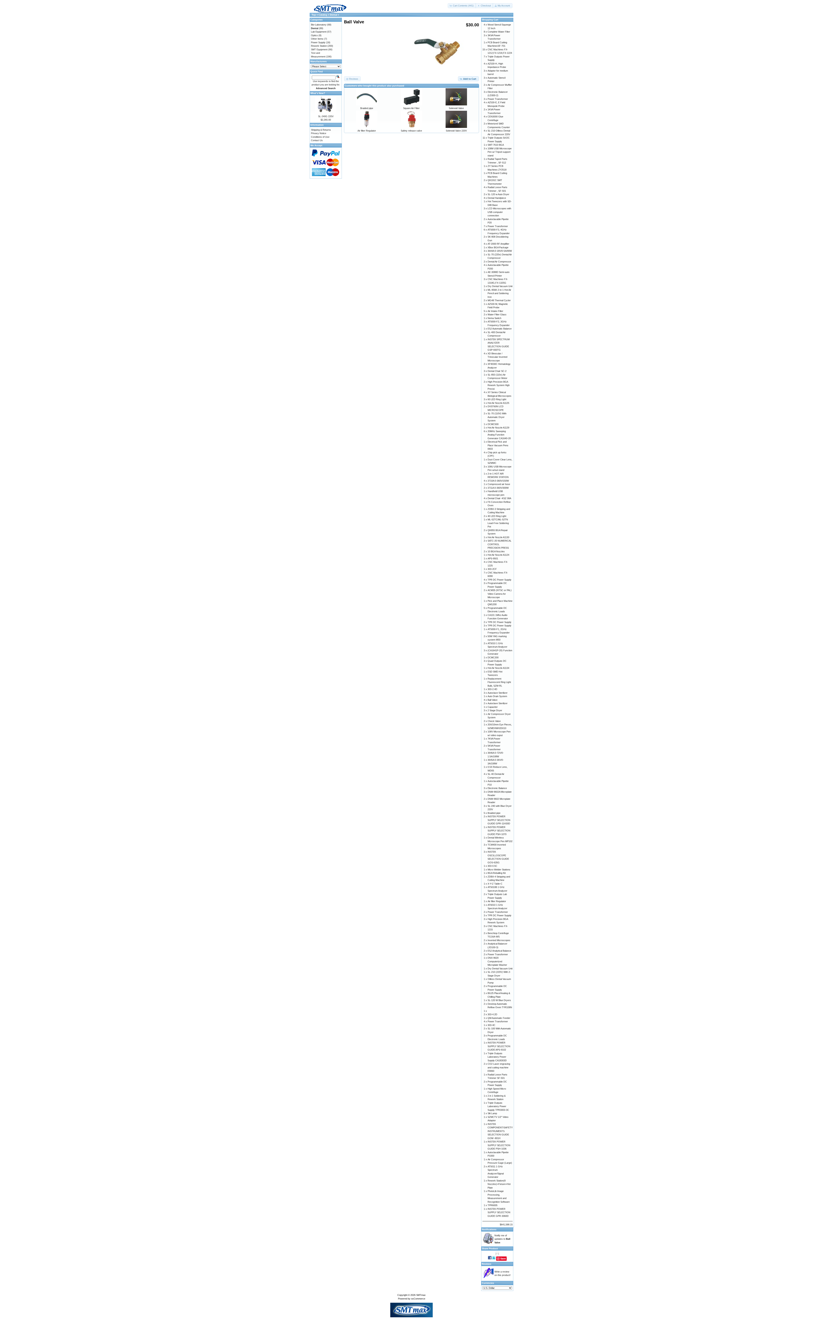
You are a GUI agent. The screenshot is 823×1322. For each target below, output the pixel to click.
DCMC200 (493, 657)
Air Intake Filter (495, 311)
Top (314, 14)
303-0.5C (492, 866)
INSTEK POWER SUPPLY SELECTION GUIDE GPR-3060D (499, 1212)
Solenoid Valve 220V (456, 130)
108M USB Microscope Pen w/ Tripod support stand (500, 152)
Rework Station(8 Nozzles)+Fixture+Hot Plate (499, 1184)
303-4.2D (492, 1014)
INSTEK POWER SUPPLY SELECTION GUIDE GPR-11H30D (499, 820)
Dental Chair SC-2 (497, 371)
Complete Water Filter (499, 31)
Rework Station (319, 46)
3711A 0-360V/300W (498, 488)
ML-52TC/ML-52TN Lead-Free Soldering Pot (498, 523)
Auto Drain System (497, 696)
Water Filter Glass (497, 314)
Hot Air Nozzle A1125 (498, 403)
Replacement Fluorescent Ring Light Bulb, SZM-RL (499, 682)
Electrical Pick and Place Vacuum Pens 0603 (498, 445)
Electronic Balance (497, 788)
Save (503, 1258)
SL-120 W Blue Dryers (499, 1000)
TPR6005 (492, 1205)
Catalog (322, 14)
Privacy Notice (318, 133)
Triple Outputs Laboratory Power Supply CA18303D (497, 1057)
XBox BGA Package (498, 247)
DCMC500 (493, 424)
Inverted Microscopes (499, 940)
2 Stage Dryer (495, 710)
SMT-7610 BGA (496, 145)
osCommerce (418, 1298)
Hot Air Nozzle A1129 (498, 427)
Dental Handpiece (497, 198)
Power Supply (318, 42)
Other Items (317, 38)
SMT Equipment (319, 49)
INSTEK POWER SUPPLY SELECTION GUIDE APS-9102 (499, 1046)
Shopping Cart (490, 19)
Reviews (486, 1264)
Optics (314, 35)
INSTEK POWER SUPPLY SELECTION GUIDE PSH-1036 (499, 1145)
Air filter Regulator (366, 130)
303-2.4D (492, 689)
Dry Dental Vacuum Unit (500, 286)
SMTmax (421, 1295)
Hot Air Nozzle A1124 (498, 555)
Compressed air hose (499, 484)
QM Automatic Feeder (499, 1018)
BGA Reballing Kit (497, 873)
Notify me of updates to (502, 1239)
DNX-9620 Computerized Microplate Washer (497, 961)
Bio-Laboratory (318, 24)
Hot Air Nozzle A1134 (498, 668)
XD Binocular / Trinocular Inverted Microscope (497, 357)
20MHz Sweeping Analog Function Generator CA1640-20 (499, 435)
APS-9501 (493, 558)
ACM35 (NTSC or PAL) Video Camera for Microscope (500, 594)
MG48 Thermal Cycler (499, 300)
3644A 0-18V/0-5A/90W (500, 251)
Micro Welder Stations (499, 869)
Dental (333, 14)
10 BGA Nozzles (496, 551)
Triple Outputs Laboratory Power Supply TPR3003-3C (498, 1106)
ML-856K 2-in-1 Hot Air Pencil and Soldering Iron (499, 293)
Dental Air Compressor (499, 261)
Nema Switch (494, 318)
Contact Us (317, 140)
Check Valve (494, 721)
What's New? (317, 93)
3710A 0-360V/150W (498, 480)
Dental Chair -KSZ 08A (499, 498)
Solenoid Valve (456, 108)
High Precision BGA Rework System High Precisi (499, 385)
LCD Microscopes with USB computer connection (499, 212)
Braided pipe (366, 108)
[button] (462, 5)
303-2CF (492, 569)
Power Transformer (498, 99)
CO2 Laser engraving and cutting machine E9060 (499, 1067)
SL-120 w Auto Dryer (498, 194)
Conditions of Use (320, 137)
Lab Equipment (318, 31)
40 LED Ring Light (497, 516)
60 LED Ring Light (497, 399)
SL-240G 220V (325, 116)
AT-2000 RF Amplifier (498, 244)
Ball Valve (492, 700)
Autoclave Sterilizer (498, 693)
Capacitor (493, 707)
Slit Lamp (492, 1113)
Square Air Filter (411, 108)
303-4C (491, 1025)
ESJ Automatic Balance (500, 328)
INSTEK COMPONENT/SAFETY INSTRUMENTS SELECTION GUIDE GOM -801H (500, 1131)
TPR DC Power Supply (499, 579)
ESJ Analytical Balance (499, 950)
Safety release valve (411, 130)
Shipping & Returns (321, 130)
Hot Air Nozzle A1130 (498, 537)
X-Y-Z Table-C (495, 883)
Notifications (489, 1229)
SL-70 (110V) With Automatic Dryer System (497, 417)
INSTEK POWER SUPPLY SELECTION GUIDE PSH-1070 (499, 830)
